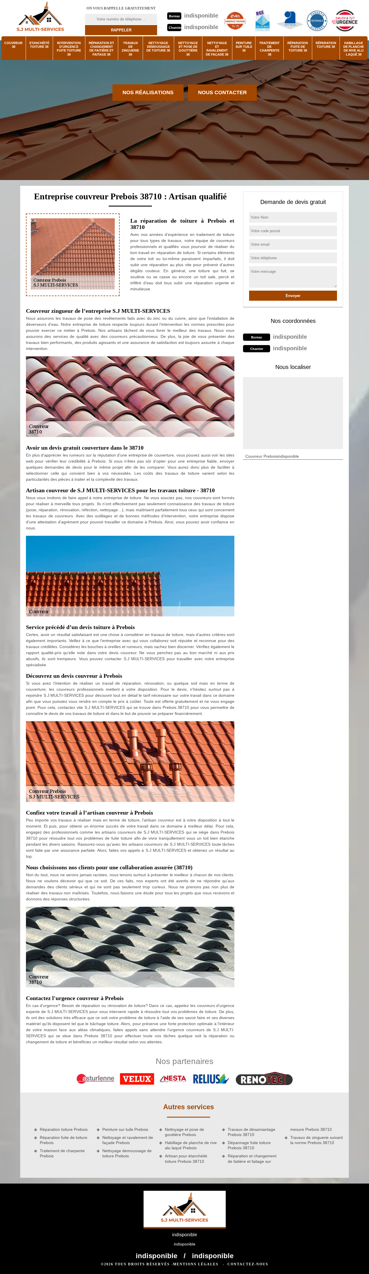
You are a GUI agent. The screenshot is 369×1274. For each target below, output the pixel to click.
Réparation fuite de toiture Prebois (63, 1140)
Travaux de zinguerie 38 (130, 48)
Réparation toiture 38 (326, 44)
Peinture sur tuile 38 (244, 46)
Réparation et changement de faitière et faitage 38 (101, 48)
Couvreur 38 (13, 44)
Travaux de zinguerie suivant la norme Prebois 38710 (316, 1140)
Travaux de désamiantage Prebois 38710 (251, 1132)
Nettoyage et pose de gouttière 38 (188, 48)
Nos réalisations (148, 92)
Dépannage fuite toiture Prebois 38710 (249, 1145)
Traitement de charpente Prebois (62, 1153)
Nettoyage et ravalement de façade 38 (217, 48)
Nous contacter (222, 92)
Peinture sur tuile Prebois (125, 1129)
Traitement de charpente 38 (269, 48)
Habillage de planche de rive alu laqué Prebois (191, 1145)
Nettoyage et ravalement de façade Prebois (127, 1140)
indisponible (201, 15)
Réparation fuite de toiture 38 (297, 46)
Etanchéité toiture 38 (39, 44)
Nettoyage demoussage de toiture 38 (158, 46)
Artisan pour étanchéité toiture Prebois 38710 (186, 1158)
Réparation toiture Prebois (64, 1129)
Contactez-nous (247, 1264)
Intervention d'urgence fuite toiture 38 (69, 48)
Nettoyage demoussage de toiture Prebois (127, 1153)
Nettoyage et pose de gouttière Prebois (184, 1132)
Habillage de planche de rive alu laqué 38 (353, 48)
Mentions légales (196, 1264)
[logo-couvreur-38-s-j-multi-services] (40, 18)
